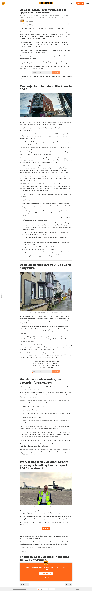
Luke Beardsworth (29, 19)
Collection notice (22, 589)
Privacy (14, 589)
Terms (17, 589)
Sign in (87, 3)
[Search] (71, 3)
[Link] (18, 88)
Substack (77, 589)
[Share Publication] (74, 3)
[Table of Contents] (2, 295)
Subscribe (80, 3)
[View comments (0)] (26, 24)
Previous (25, 584)
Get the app (51, 589)
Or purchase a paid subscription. (46, 577)
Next (67, 584)
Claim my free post (46, 573)
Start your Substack (43, 589)
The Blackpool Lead (40, 19)
